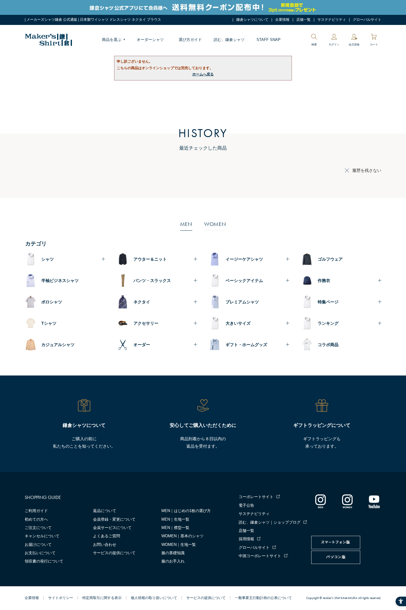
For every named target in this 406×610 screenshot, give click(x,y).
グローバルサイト (367, 20)
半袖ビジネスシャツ (60, 280)
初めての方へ (36, 519)
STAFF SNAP (268, 39)
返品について (104, 510)
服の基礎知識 (173, 553)
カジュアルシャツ (58, 344)
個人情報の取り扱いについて (154, 598)
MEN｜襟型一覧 (175, 527)
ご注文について (38, 527)
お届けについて (38, 544)
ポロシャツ (51, 302)
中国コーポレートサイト (260, 556)
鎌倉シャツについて (252, 20)
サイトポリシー (60, 598)
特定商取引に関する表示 (102, 598)
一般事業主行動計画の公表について (263, 598)
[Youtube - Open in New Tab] (373, 501)
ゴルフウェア (330, 259)
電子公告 (246, 505)
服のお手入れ (173, 561)
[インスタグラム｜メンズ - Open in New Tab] (320, 501)
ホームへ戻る (203, 74)
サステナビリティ (331, 20)
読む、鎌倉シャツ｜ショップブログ (269, 522)
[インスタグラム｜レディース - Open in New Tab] (347, 501)
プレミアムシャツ (242, 302)
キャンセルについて (42, 536)
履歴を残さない (366, 170)
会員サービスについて (112, 527)
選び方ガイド (190, 39)
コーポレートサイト (256, 497)
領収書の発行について (44, 561)
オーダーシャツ (150, 39)
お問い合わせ (104, 544)
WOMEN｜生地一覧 (178, 544)
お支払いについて (40, 553)
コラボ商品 (328, 344)
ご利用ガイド (36, 510)
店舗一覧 (303, 20)
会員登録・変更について (114, 519)
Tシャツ (48, 323)
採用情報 (246, 539)
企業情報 (282, 20)
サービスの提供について (114, 553)
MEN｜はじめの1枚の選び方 (186, 510)
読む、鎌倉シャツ (229, 39)
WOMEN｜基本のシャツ (182, 536)
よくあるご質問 (106, 536)
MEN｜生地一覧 (175, 519)
